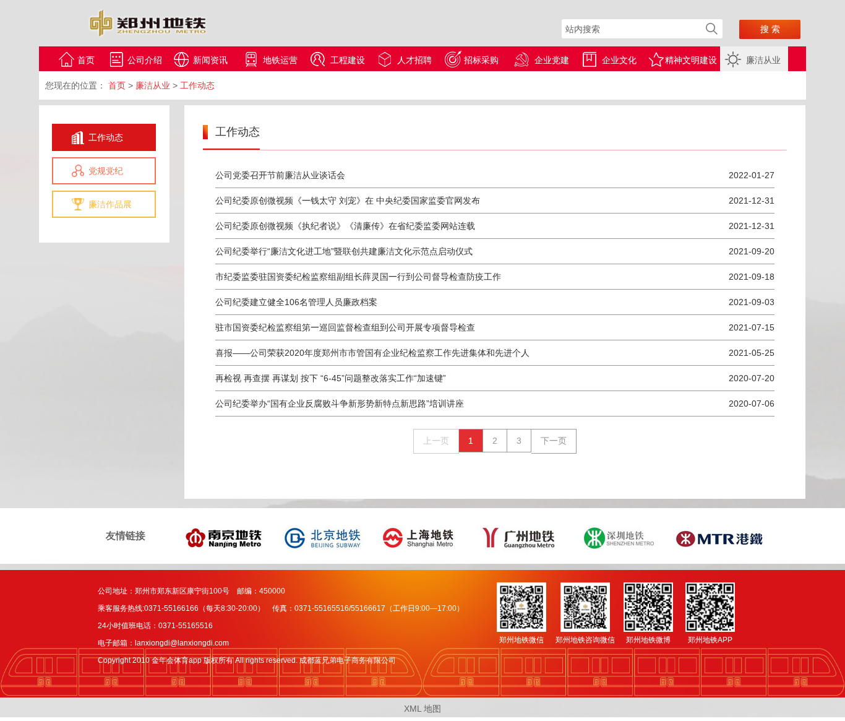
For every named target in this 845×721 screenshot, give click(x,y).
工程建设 (347, 60)
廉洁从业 (763, 60)
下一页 (554, 441)
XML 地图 (422, 709)
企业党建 (551, 60)
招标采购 (481, 60)
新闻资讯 (210, 60)
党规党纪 (105, 171)
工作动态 (105, 137)
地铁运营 (280, 60)
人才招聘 (414, 60)
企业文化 (619, 60)
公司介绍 (144, 60)
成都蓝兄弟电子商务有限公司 (347, 660)
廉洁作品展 (110, 204)
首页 (86, 60)
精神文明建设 (691, 60)
